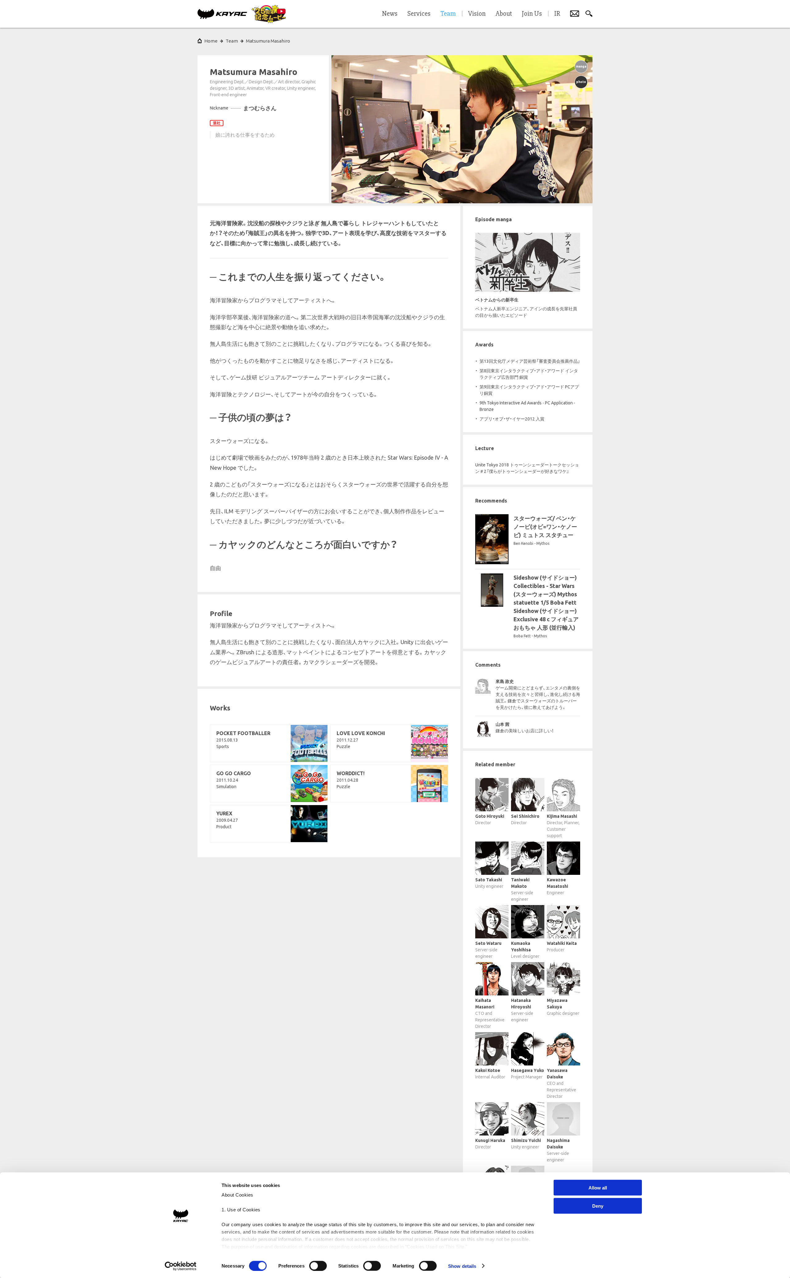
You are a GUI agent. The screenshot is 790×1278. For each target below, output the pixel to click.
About (504, 14)
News (389, 14)
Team (232, 40)
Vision (477, 14)
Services (418, 14)
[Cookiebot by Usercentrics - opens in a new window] (181, 1266)
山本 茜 (502, 724)
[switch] (318, 1266)
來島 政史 (505, 681)
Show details (462, 1265)
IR (557, 14)
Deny (597, 1205)
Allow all (597, 1187)
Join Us (532, 14)
